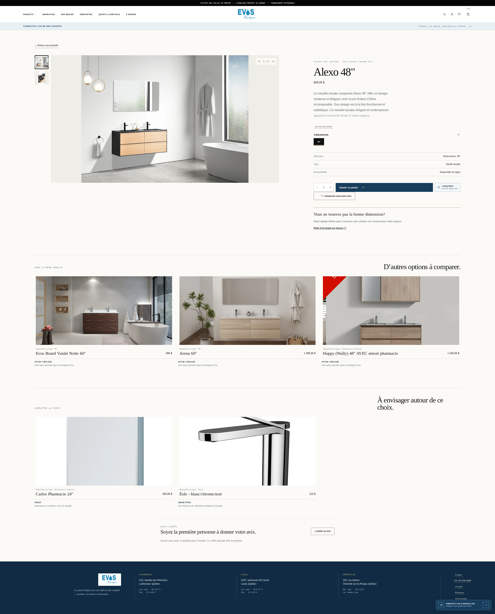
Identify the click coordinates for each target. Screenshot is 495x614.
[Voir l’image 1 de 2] (42, 62)
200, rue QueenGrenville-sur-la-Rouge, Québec (360, 582)
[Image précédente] (259, 61)
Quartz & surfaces (109, 14)
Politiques (459, 592)
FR (466, 9)
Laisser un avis (323, 531)
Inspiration (48, 14)
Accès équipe (461, 598)
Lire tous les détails (323, 126)
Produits (28, 14)
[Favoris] (459, 14)
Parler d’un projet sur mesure (329, 228)
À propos (131, 14)
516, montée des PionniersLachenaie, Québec (153, 582)
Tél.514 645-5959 (462, 580)
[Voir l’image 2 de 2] (42, 78)
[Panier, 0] (468, 14)
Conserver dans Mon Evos (337, 196)
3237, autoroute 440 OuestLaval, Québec (255, 582)
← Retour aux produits (46, 45)
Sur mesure (67, 14)
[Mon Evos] (452, 14)
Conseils (459, 586)
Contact (458, 575)
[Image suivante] (273, 61)
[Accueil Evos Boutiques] (247, 14)
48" (318, 142)
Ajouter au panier (351, 187)
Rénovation (86, 14)
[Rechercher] (444, 14)
